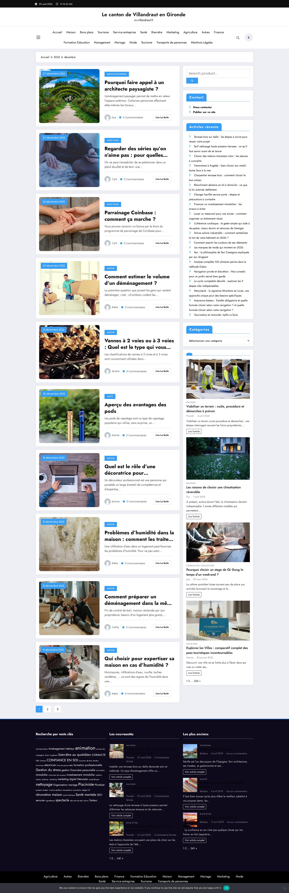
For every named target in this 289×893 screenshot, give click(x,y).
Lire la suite (162, 117)
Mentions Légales (202, 42)
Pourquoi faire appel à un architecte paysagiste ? (134, 85)
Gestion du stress (48, 769)
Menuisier (82, 779)
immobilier (42, 775)
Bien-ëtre (156, 32)
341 (119, 858)
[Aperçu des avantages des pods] (69, 416)
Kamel (115, 435)
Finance (219, 32)
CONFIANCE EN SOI (62, 760)
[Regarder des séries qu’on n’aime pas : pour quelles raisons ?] (69, 160)
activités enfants (42, 749)
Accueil (57, 32)
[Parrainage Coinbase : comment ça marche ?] (69, 224)
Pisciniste (86, 784)
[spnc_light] (249, 37)
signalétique (50, 800)
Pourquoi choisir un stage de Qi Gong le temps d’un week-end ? (214, 572)
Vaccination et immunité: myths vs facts (216, 315)
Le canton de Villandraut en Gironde (143, 14)
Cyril (114, 179)
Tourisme (103, 32)
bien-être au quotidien (75, 754)
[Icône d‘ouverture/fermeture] (38, 37)
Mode (133, 42)
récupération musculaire (72, 790)
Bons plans (86, 32)
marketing (53, 779)
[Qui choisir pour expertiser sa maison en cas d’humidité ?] (69, 672)
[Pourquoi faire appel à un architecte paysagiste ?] (69, 96)
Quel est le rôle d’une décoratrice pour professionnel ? (130, 469)
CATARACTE (99, 755)
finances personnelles (65, 765)
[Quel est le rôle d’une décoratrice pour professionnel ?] (69, 480)
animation (85, 747)
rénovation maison (49, 794)
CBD (37, 760)
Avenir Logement (51, 755)
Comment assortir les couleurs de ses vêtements (220, 243)
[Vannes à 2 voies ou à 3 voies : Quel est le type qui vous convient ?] (69, 352)
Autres (206, 32)
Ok (226, 887)
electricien (50, 765)
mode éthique (94, 779)
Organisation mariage (65, 785)
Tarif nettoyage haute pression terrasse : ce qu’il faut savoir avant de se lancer (150, 790)
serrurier (40, 800)
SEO (99, 795)
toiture (85, 800)
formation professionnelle (88, 765)
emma (116, 501)
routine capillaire (55, 790)
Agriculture (190, 32)
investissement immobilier (81, 775)
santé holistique (69, 795)
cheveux (43, 760)
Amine (115, 371)
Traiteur (93, 800)
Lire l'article (194, 431)
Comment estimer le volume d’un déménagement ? (137, 279)
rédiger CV (86, 790)
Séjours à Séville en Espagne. (216, 749)
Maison (71, 32)
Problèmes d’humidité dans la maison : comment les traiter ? (139, 535)
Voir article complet (121, 777)
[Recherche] (238, 38)
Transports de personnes (172, 42)
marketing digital (67, 779)
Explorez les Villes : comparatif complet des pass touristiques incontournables (217, 650)
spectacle (62, 800)
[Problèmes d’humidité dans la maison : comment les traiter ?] (69, 544)
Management (102, 42)
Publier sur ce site (204, 112)
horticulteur (100, 770)
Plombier (100, 785)
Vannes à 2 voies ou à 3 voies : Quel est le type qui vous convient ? (139, 343)
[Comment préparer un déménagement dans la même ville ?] (69, 608)
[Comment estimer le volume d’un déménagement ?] (69, 288)
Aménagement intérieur (61, 749)
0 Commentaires (133, 117)
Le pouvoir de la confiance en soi (219, 817)
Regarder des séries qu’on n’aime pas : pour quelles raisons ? (135, 151)
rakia (115, 307)
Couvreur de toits (85, 760)
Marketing (173, 32)
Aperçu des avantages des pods (135, 407)
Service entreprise (124, 32)
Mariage (120, 42)
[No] (284, 888)
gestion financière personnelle (78, 770)
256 (196, 681)
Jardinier (45, 779)
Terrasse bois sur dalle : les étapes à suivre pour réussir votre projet (150, 751)
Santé (143, 32)
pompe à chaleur (42, 790)
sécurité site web (76, 800)
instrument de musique (57, 775)
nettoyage (44, 784)
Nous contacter (202, 107)
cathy (115, 627)
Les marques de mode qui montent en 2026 (218, 247)
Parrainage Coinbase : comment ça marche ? (130, 215)
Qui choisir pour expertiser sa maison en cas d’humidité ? (139, 661)
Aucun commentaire (236, 753)
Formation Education (77, 42)
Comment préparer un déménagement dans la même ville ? (139, 599)
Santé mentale (86, 794)
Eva (114, 117)
